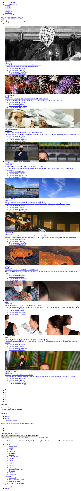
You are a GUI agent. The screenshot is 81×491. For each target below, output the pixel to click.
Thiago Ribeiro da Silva (16, 483)
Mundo (11, 464)
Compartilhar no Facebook (17, 68)
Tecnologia (12, 474)
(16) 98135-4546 (12, 434)
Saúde (11, 472)
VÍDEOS (8, 8)
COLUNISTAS (10, 2)
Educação (12, 453)
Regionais (12, 471)
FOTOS (7, 6)
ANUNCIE (8, 13)
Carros (11, 448)
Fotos (6, 485)
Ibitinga (11, 460)
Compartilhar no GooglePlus (18, 72)
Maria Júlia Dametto (15, 481)
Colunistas (8, 476)
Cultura (11, 449)
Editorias (7, 444)
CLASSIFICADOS (11, 4)
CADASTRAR (43, 437)
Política (11, 467)
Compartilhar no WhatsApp (17, 74)
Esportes (11, 458)
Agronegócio (13, 446)
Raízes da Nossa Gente (16, 469)
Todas (10, 487)
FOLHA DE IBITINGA (8, 18)
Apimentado (12, 478)
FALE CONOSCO (11, 14)
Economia (12, 451)
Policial (11, 465)
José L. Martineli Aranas (16, 479)
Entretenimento (13, 456)
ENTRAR (19, 18)
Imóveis (11, 462)
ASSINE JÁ (9, 11)
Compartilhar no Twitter (16, 70)
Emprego (11, 455)
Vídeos (7, 488)
